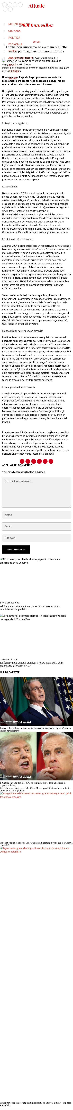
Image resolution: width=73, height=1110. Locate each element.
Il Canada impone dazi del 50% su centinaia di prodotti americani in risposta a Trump (33, 784)
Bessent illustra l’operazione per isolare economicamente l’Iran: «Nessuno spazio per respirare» (35, 729)
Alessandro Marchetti (47, 58)
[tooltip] (4, 4)
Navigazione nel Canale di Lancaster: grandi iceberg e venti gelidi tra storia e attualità (36, 844)
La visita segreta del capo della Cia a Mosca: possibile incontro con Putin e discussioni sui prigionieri (36, 789)
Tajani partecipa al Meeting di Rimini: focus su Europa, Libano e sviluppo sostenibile (35, 1104)
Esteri (36, 42)
